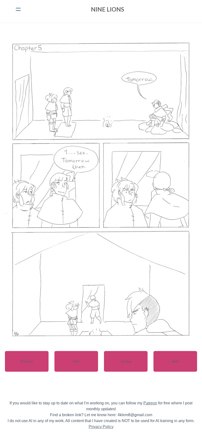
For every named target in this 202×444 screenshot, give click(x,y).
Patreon (150, 403)
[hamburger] (18, 9)
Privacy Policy (101, 427)
